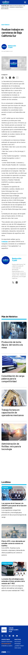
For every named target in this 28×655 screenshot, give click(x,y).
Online (11, 628)
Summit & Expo (13, 629)
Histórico (5, 24)
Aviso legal (18, 648)
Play (10, 631)
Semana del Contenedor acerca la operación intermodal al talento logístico (13, 7)
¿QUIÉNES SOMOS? (19, 646)
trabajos (4, 241)
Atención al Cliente (6, 646)
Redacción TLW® (12, 46)
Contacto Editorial (6, 641)
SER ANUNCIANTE (6, 643)
